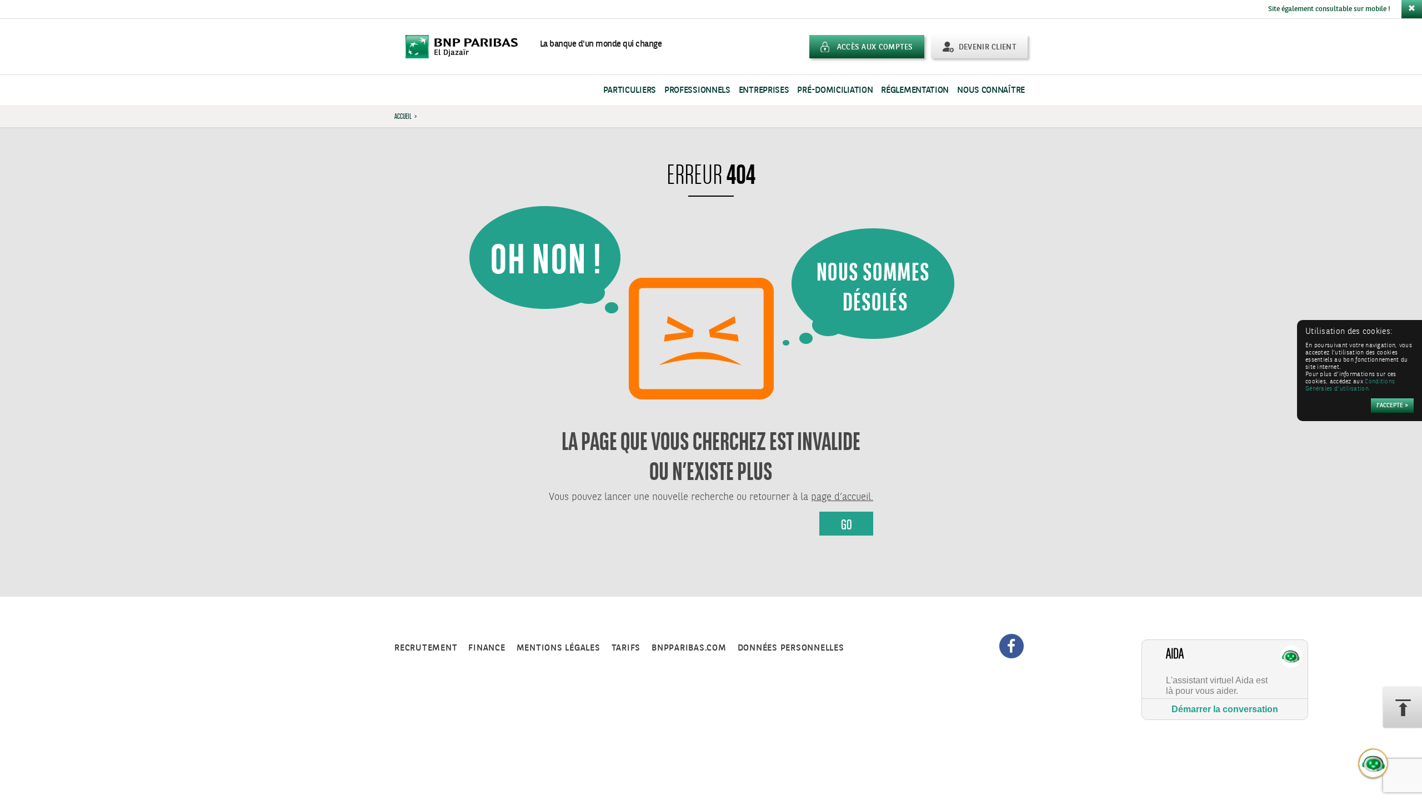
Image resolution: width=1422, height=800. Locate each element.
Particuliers (629, 90)
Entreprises (764, 90)
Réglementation (915, 90)
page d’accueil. (842, 497)
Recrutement (425, 648)
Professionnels (697, 90)
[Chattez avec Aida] (1374, 764)
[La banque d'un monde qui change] (467, 46)
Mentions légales (558, 648)
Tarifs (626, 648)
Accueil (403, 116)
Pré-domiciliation (835, 90)
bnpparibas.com (689, 648)
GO (846, 524)
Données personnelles (791, 648)
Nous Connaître (991, 90)
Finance (486, 648)
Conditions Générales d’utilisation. (1350, 385)
